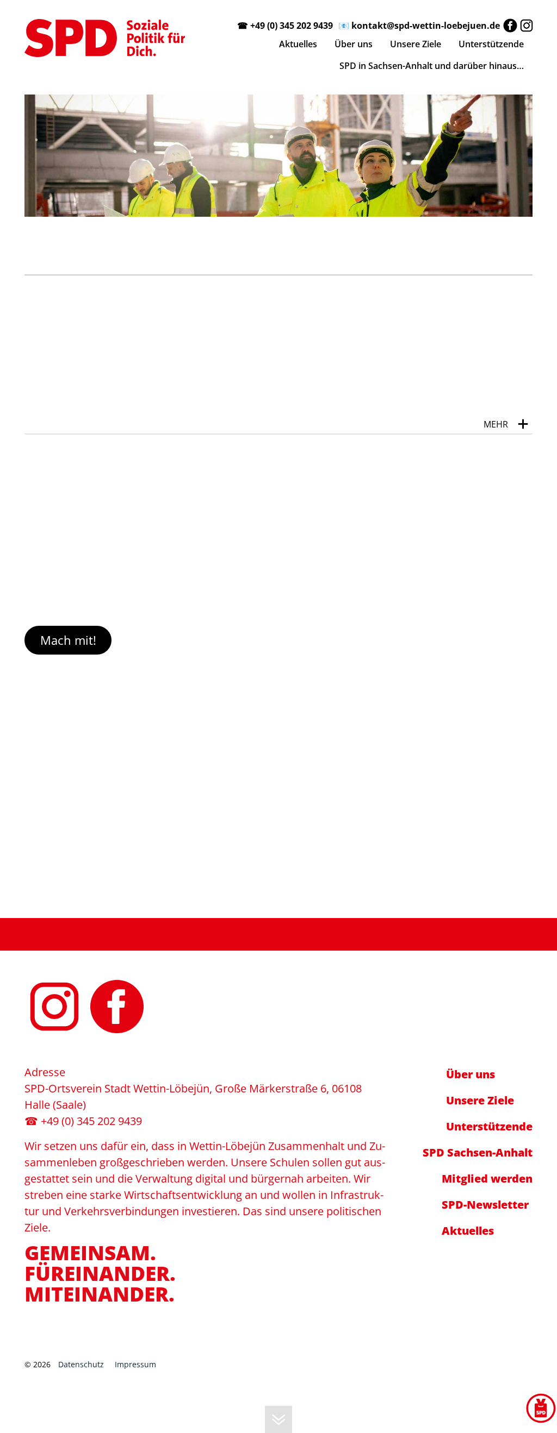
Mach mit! (68, 640)
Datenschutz (81, 1364)
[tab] (278, 414)
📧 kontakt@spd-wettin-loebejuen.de (419, 26)
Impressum (135, 1364)
